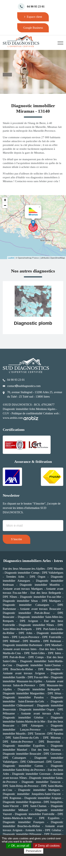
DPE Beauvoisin (49, 741)
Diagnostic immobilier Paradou (23, 697)
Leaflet (11, 257)
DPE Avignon (29, 620)
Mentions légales (45, 409)
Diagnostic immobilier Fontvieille (34, 814)
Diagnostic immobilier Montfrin (40, 584)
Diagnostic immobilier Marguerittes (23, 693)
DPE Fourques (53, 834)
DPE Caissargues (14, 757)
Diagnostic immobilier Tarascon (41, 781)
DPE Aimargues (32, 725)
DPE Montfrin (31, 641)
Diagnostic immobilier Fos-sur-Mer (40, 596)
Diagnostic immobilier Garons (23, 765)
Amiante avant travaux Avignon (24, 673)
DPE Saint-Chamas (34, 806)
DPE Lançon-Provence (26, 637)
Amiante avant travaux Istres (19, 649)
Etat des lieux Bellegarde (45, 592)
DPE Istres (54, 653)
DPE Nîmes (10, 596)
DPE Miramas (52, 737)
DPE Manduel (53, 645)
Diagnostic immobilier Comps (22, 572)
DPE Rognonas (12, 797)
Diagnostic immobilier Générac (23, 717)
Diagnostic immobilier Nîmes (36, 625)
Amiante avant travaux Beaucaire (40, 608)
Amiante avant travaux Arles (40, 713)
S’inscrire (16, 539)
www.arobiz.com (13, 417)
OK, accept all (19, 845)
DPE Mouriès (55, 568)
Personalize (33, 851)
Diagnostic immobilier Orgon (36, 709)
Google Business (33, 27)
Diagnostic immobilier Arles (19, 409)
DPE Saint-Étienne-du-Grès (23, 737)
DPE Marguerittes (49, 669)
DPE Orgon (37, 576)
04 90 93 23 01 (36, 6)
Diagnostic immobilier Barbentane (22, 645)
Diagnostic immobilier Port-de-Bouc (26, 612)
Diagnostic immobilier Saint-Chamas (38, 665)
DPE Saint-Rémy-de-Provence (21, 785)
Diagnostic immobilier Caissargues (26, 604)
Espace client (34, 16)
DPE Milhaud (11, 641)
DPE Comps (35, 657)
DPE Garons (53, 761)
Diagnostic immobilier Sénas (20, 600)
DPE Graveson (52, 753)
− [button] (5, 205)
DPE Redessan (52, 641)
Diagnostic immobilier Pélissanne (22, 834)
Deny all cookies (48, 845)
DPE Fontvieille (51, 637)
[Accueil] (23, 41)
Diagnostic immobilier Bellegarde (39, 689)
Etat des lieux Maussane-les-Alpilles (24, 568)
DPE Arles (25, 633)
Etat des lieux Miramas (45, 749)
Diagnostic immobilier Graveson (31, 773)
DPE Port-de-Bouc (14, 657)
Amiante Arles (33, 830)
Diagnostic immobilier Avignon (42, 797)
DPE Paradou (55, 733)
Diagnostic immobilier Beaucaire (22, 753)
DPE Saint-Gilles (34, 653)
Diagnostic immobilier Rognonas (22, 802)
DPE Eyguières (50, 818)
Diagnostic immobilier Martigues (39, 789)
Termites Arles (15, 576)
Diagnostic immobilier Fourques (23, 822)
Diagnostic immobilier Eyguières (25, 745)
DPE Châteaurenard (32, 761)
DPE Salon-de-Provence (18, 741)
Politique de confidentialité (27, 413)
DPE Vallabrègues (52, 572)
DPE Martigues (51, 600)
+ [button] (5, 200)
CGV (6, 413)
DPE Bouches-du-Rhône (19, 669)
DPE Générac (53, 830)
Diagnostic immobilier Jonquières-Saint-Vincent (32, 793)
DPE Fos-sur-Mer (38, 677)
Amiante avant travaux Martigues (23, 588)
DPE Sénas (54, 693)
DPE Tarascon (36, 733)
